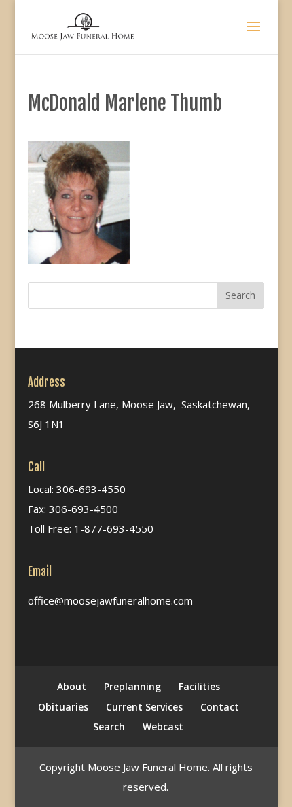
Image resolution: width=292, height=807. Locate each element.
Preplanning (132, 686)
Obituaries (63, 706)
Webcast (163, 726)
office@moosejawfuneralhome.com (110, 600)
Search (109, 726)
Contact (219, 706)
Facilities (199, 686)
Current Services (144, 706)
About (71, 686)
